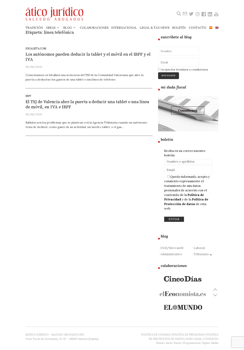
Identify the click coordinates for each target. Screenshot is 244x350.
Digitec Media (210, 343)
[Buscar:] (178, 14)
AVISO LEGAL (194, 339)
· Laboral (198, 248)
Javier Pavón (173, 343)
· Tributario (201, 254)
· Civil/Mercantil (171, 248)
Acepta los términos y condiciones (184, 69)
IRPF (28, 96)
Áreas (50, 27)
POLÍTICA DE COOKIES (155, 334)
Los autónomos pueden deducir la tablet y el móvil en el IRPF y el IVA (88, 57)
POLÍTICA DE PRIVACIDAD (188, 334)
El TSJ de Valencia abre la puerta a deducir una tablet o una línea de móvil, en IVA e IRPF (87, 104)
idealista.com (36, 48)
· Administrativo (170, 254)
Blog (67, 27)
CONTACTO (211, 339)
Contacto (197, 27)
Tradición (34, 27)
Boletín (179, 27)
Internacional (124, 27)
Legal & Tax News (154, 27)
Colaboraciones (94, 27)
